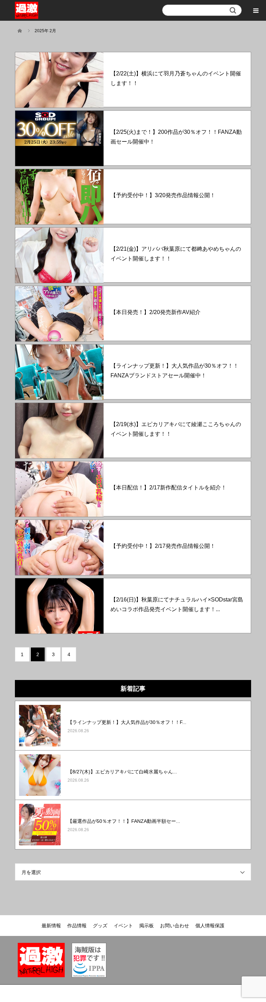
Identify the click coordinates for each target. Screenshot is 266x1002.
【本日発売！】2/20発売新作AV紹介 (155, 312)
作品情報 (77, 925)
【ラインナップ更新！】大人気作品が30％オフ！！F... (127, 722)
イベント (123, 925)
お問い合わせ (174, 925)
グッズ (100, 925)
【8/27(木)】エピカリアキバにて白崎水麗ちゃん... (122, 771)
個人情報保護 (209, 925)
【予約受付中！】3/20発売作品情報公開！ (162, 195)
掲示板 (146, 925)
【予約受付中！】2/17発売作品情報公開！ (162, 546)
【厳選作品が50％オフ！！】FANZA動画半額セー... (124, 821)
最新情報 (51, 925)
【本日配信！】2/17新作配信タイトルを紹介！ (168, 487)
